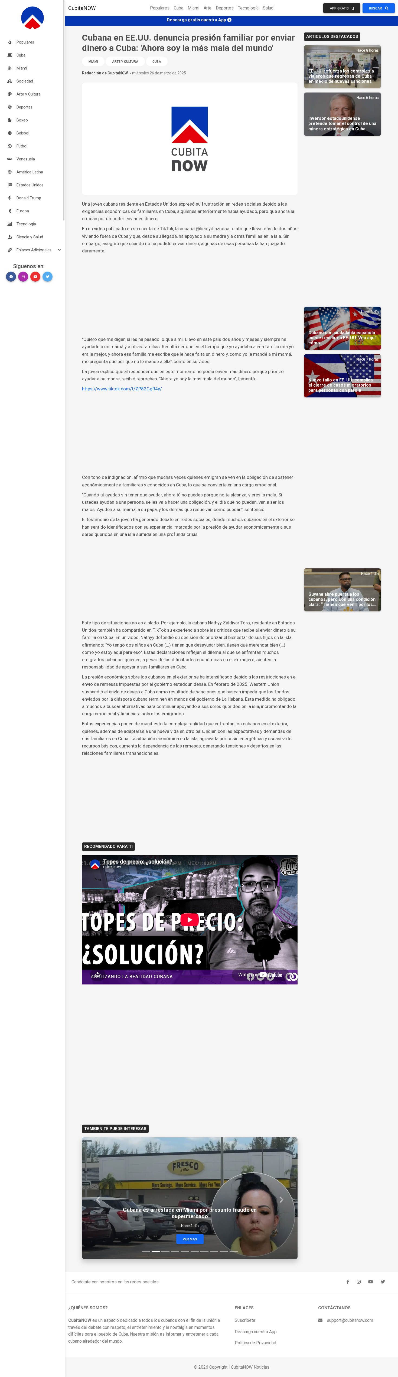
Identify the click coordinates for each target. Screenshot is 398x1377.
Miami (193, 8)
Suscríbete (245, 1320)
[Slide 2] (156, 1251)
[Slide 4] (175, 1251)
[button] (32, 249)
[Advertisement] (190, 295)
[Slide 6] (195, 1251)
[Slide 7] (204, 1251)
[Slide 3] (165, 1251)
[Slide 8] (214, 1251)
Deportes (225, 8)
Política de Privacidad (255, 1342)
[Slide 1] (146, 1251)
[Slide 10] (234, 1251)
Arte (207, 8)
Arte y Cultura (125, 62)
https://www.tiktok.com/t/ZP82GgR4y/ (122, 388)
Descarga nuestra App (256, 1331)
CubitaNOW (82, 8)
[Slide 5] (185, 1251)
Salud (268, 8)
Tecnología (248, 8)
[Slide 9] (224, 1251)
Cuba (178, 8)
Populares (159, 8)
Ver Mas (190, 1239)
